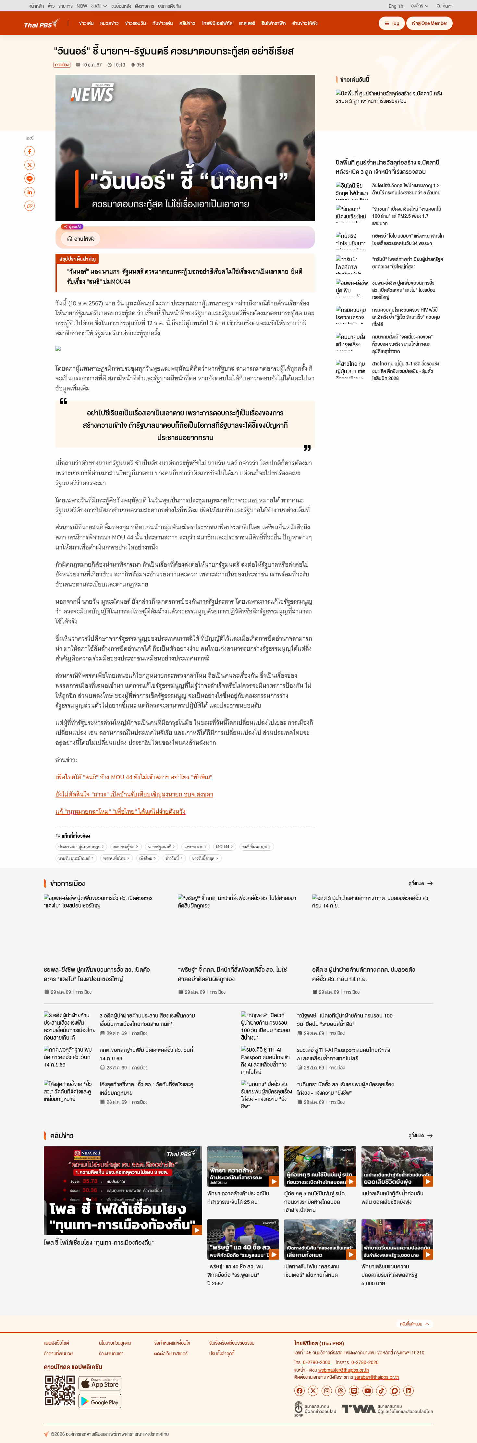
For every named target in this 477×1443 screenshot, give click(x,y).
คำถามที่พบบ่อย (58, 1353)
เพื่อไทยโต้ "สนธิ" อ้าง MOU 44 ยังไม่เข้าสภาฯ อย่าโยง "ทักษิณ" (133, 777)
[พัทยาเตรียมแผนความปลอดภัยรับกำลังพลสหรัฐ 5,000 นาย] (397, 1239)
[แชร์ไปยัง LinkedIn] (29, 192)
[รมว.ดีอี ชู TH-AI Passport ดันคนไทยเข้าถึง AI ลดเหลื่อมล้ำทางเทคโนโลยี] (267, 1060)
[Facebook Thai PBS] (299, 1391)
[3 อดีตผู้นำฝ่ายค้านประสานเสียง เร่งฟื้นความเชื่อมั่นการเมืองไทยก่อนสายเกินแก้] (70, 1026)
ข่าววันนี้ (172, 858)
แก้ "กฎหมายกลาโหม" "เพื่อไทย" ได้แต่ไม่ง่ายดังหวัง (120, 811)
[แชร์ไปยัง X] (29, 165)
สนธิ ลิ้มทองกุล (254, 846)
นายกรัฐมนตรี (159, 846)
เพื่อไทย (145, 858)
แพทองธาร (193, 846)
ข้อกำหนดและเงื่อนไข (172, 1342)
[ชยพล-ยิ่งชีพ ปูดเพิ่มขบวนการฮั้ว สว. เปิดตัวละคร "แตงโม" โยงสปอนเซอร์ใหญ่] (352, 288)
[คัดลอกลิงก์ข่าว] (29, 206)
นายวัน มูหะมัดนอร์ (74, 858)
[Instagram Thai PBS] (327, 1391)
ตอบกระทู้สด (123, 846)
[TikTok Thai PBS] (381, 1391)
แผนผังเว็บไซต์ (56, 1342)
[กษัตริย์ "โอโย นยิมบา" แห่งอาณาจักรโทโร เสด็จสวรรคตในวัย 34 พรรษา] (352, 241)
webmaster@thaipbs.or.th (343, 1369)
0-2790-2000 (316, 1362)
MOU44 (222, 846)
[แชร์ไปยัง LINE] (29, 178)
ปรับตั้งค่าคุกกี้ (221, 1353)
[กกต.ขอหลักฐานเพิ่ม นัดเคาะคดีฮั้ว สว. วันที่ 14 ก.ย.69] (70, 1060)
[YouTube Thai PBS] (367, 1391)
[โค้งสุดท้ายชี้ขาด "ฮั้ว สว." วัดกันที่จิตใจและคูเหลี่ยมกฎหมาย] (70, 1094)
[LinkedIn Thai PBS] (408, 1391)
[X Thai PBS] (313, 1391)
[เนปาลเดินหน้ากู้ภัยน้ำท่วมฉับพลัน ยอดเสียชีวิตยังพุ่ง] (397, 1166)
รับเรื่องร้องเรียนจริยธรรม (231, 1342)
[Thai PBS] (42, 23)
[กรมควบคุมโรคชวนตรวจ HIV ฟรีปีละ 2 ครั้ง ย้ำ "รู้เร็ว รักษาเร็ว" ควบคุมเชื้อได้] (352, 315)
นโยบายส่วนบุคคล (115, 1342)
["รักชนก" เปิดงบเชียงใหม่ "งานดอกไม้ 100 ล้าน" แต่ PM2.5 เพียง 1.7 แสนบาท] (352, 214)
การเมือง (62, 65)
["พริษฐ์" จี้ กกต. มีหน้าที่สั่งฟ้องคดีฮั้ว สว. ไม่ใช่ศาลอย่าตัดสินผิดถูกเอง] (238, 928)
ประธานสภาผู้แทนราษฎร (79, 846)
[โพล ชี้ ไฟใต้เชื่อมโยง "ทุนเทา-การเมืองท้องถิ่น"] (123, 1191)
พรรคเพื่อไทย (114, 858)
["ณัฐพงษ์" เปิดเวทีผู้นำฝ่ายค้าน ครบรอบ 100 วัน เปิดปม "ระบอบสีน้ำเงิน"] (267, 1026)
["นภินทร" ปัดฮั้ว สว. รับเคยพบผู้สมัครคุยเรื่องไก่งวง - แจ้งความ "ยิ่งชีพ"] (267, 1094)
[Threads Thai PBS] (340, 1391)
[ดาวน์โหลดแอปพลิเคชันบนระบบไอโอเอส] (100, 1383)
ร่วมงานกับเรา (111, 1353)
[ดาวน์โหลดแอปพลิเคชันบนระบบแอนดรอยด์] (100, 1401)
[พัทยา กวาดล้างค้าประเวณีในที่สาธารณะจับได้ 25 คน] (243, 1166)
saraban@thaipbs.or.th (376, 1377)
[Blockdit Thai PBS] (395, 1391)
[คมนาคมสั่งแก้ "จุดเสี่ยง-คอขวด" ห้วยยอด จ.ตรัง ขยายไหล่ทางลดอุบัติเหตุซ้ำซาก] (352, 342)
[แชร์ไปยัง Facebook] (29, 151)
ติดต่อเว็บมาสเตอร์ (171, 1353)
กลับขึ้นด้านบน (411, 1324)
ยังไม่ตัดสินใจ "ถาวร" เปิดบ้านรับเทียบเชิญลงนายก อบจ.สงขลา (134, 794)
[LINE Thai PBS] (354, 1391)
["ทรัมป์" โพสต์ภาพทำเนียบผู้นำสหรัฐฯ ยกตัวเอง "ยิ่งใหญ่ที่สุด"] (352, 264)
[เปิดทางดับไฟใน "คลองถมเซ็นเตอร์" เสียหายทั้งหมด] (320, 1239)
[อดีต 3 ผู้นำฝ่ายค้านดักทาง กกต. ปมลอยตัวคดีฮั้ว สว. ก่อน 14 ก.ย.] (372, 928)
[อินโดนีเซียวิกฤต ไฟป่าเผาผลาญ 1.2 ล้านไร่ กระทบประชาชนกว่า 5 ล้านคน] (352, 191)
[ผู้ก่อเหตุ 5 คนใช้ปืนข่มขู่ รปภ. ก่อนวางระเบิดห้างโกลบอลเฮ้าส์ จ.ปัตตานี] (320, 1166)
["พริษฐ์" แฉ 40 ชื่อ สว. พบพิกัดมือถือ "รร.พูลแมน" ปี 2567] (243, 1239)
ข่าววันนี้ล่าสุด (203, 858)
